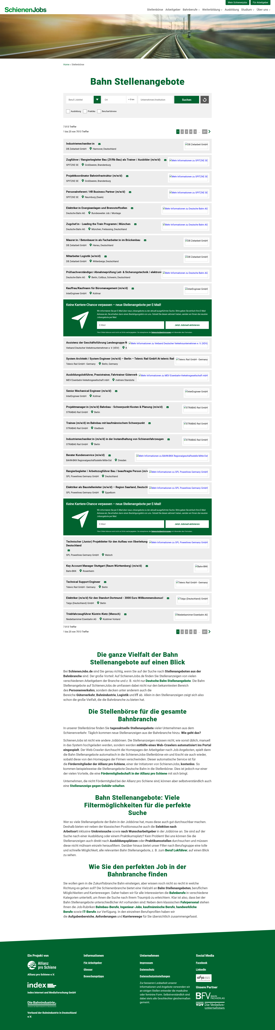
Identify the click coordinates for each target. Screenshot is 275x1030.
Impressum (146, 962)
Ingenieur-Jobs (131, 907)
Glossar (88, 969)
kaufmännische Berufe (159, 907)
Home (66, 64)
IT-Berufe (89, 912)
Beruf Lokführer (176, 850)
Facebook (201, 962)
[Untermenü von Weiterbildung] (221, 9)
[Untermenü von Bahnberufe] (199, 9)
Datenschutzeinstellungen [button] (155, 976)
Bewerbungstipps (94, 976)
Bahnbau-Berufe (107, 907)
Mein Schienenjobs (237, 2)
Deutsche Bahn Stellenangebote (168, 681)
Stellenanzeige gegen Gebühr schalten (97, 786)
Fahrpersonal (190, 902)
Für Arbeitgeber (260, 2)
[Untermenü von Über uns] (269, 9)
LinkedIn (201, 969)
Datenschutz (147, 969)
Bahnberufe (177, 893)
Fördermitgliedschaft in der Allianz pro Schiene (134, 773)
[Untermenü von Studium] (253, 9)
